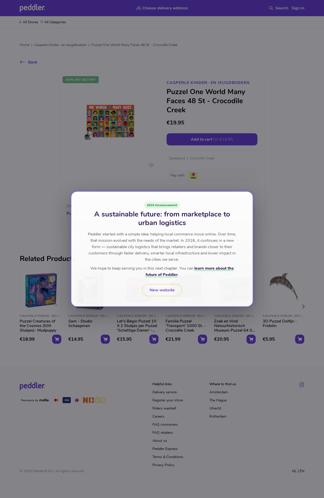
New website (162, 290)
